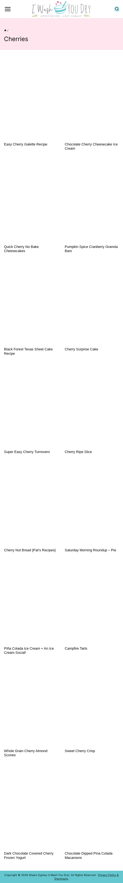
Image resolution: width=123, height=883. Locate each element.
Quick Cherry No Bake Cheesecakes (21, 249)
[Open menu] (7, 9)
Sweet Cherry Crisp (80, 751)
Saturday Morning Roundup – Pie (90, 550)
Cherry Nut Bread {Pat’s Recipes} (30, 550)
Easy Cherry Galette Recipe (25, 144)
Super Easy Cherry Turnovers (27, 452)
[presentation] (31, 98)
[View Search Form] (117, 9)
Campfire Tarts (76, 648)
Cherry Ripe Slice (78, 452)
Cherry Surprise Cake (81, 349)
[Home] (5, 30)
